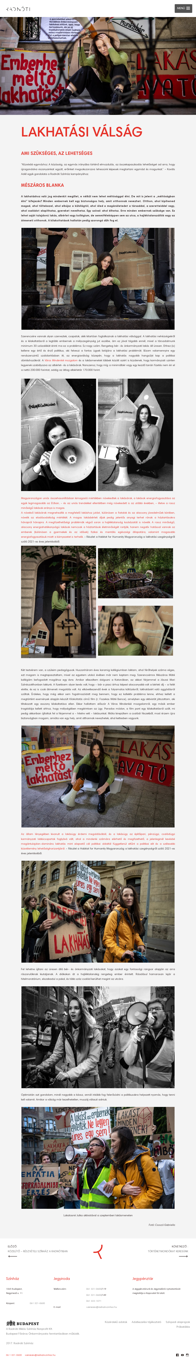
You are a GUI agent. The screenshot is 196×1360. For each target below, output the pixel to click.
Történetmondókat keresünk (168, 1251)
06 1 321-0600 (14, 1355)
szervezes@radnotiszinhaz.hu (101, 1307)
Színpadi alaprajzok (178, 1322)
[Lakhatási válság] (98, 66)
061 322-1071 (93, 1301)
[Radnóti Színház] (15, 7)
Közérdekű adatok (116, 1322)
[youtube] (182, 1356)
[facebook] (177, 1356)
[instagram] (187, 1356)
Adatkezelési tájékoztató (146, 1322)
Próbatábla (183, 1327)
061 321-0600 (37, 1303)
